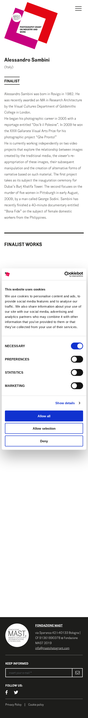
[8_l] (44, 462)
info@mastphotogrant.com (52, 648)
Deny (44, 441)
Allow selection (44, 428)
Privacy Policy (13, 704)
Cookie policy (36, 704)
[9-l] (44, 489)
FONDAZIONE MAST (49, 625)
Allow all (44, 416)
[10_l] (44, 515)
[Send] (77, 672)
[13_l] (44, 549)
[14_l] (44, 588)
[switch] (77, 359)
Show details (65, 403)
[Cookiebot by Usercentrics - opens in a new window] (64, 274)
